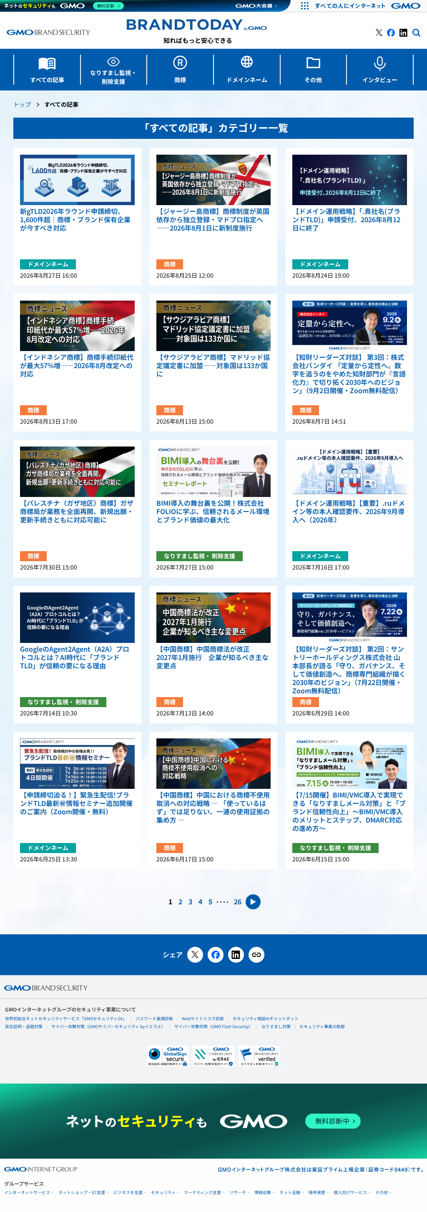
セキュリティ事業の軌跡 (322, 1026)
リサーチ (237, 1192)
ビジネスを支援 (128, 1192)
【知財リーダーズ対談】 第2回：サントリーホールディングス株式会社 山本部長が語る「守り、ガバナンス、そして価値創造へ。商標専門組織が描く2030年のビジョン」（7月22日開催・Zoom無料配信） (349, 670)
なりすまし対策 (276, 1026)
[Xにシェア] (195, 955)
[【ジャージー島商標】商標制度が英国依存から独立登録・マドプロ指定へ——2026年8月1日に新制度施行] (213, 180)
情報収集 (262, 1192)
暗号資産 (317, 1192)
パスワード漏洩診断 (154, 1018)
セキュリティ (163, 1192)
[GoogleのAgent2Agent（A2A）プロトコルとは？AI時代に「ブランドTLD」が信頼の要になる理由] (77, 617)
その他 (381, 1192)
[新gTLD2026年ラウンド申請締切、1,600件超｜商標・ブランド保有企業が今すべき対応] (77, 180)
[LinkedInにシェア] (236, 955)
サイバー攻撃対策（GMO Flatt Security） (213, 1026)
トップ (22, 104)
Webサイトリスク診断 (203, 1018)
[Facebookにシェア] (216, 955)
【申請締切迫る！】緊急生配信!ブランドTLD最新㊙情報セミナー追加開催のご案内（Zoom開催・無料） (76, 803)
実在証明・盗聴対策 (24, 1026)
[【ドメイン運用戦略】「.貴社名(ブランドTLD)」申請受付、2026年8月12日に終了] (349, 180)
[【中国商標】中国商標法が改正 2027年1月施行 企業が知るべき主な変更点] (213, 617)
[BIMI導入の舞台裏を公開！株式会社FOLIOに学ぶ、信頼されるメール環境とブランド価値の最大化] (213, 472)
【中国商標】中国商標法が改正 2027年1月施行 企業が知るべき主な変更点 (212, 657)
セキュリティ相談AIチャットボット (266, 1018)
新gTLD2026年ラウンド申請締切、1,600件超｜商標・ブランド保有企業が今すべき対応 (75, 219)
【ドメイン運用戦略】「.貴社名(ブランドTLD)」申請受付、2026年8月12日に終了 (346, 219)
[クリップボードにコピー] (256, 955)
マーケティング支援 (202, 1192)
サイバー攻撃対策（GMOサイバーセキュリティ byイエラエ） (108, 1026)
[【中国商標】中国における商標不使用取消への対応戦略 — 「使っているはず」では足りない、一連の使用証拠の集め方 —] (213, 763)
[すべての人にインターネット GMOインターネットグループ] (369, 6)
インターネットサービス (27, 1192)
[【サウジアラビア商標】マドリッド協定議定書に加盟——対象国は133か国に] (213, 326)
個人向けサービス (350, 1192)
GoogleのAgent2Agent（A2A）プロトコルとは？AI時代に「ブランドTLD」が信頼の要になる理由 (74, 657)
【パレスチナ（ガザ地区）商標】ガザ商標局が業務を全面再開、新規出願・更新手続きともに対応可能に (76, 511)
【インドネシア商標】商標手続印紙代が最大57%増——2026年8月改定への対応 (76, 365)
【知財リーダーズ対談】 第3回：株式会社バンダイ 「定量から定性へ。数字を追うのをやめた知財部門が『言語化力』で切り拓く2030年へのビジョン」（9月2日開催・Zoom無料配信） (349, 374)
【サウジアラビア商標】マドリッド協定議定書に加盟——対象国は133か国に (213, 365)
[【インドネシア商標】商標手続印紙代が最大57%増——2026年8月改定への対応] (77, 326)
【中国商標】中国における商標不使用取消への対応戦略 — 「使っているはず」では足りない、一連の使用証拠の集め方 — (213, 807)
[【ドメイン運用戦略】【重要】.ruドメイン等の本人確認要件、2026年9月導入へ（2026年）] (349, 472)
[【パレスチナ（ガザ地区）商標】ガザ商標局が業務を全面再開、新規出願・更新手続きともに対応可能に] (77, 472)
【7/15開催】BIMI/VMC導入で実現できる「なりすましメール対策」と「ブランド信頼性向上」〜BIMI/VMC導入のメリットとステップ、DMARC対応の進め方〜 (349, 812)
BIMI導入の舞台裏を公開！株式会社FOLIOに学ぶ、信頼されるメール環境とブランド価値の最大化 (212, 511)
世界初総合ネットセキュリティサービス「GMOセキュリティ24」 (66, 1018)
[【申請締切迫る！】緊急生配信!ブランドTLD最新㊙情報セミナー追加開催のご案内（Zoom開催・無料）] (77, 763)
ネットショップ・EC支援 (81, 1192)
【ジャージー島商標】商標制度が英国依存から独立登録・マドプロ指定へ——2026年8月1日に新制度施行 (212, 219)
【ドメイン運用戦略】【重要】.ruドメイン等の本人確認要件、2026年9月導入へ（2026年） (348, 511)
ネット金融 (289, 1192)
